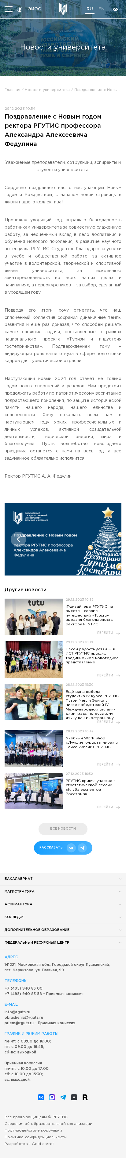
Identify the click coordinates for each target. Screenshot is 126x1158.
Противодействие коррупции (33, 1130)
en (101, 9)
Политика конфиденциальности (36, 1137)
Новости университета (47, 90)
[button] (18, 539)
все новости (63, 829)
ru (90, 9)
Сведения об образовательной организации (48, 1123)
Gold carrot (43, 1144)
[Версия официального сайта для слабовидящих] (115, 9)
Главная (12, 90)
